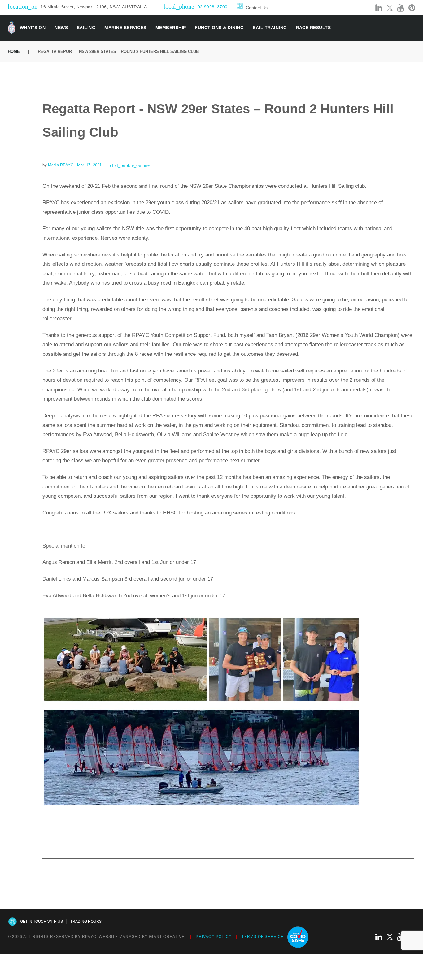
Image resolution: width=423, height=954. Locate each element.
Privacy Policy (214, 937)
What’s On (33, 27)
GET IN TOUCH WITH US (41, 921)
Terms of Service (263, 937)
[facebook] (357, 8)
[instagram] (368, 8)
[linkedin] (378, 8)
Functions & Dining (219, 27)
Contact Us (257, 7)
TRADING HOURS (86, 921)
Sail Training (270, 27)
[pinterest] (411, 8)
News (61, 27)
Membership (170, 27)
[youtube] (400, 8)
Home (14, 51)
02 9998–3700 (213, 6)
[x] (389, 8)
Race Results (313, 27)
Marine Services (125, 27)
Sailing (86, 27)
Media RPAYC (60, 165)
